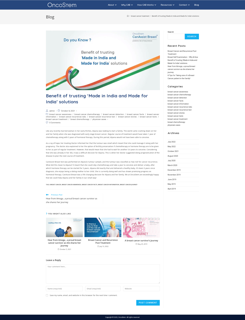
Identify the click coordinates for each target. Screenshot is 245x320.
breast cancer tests (148, 117)
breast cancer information (108, 184)
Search (171, 32)
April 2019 (172, 189)
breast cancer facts (135, 114)
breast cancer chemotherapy (87, 114)
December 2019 (174, 170)
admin (52, 111)
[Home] (128, 16)
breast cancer (55, 184)
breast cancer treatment (57, 119)
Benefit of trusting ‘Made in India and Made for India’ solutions (175, 16)
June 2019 (172, 179)
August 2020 (173, 156)
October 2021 (173, 151)
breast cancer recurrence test (102, 117)
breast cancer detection (113, 114)
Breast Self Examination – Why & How (183, 57)
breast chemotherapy (80, 119)
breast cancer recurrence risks (72, 117)
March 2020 (172, 165)
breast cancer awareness (60, 114)
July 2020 (171, 161)
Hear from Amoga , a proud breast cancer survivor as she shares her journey (64, 243)
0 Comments (55, 123)
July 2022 (171, 142)
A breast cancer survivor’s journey (141, 240)
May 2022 (172, 147)
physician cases (99, 119)
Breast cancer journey (128, 184)
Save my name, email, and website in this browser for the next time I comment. (83, 295)
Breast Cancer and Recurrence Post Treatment (103, 241)
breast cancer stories (127, 117)
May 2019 (172, 184)
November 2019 (174, 175)
